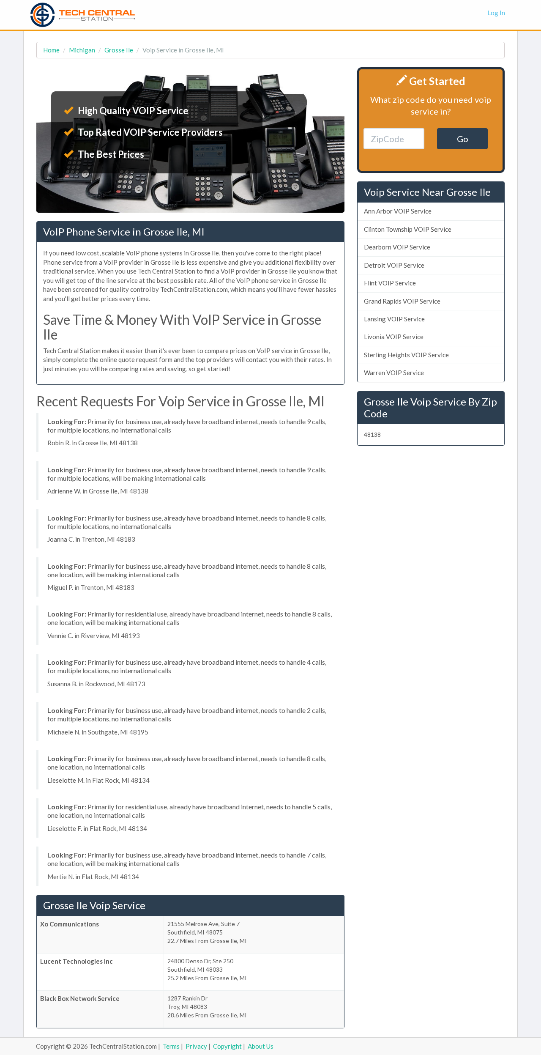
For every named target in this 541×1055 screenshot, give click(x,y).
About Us (260, 1046)
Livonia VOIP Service (394, 336)
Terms (171, 1046)
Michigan (82, 50)
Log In (496, 12)
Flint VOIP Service (390, 283)
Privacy (196, 1046)
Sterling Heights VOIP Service (406, 355)
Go (462, 139)
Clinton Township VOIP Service (407, 229)
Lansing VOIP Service (394, 319)
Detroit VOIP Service (394, 265)
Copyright (227, 1046)
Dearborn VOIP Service (397, 247)
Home (51, 50)
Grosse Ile (118, 50)
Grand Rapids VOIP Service (402, 301)
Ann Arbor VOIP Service (398, 211)
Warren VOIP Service (394, 372)
